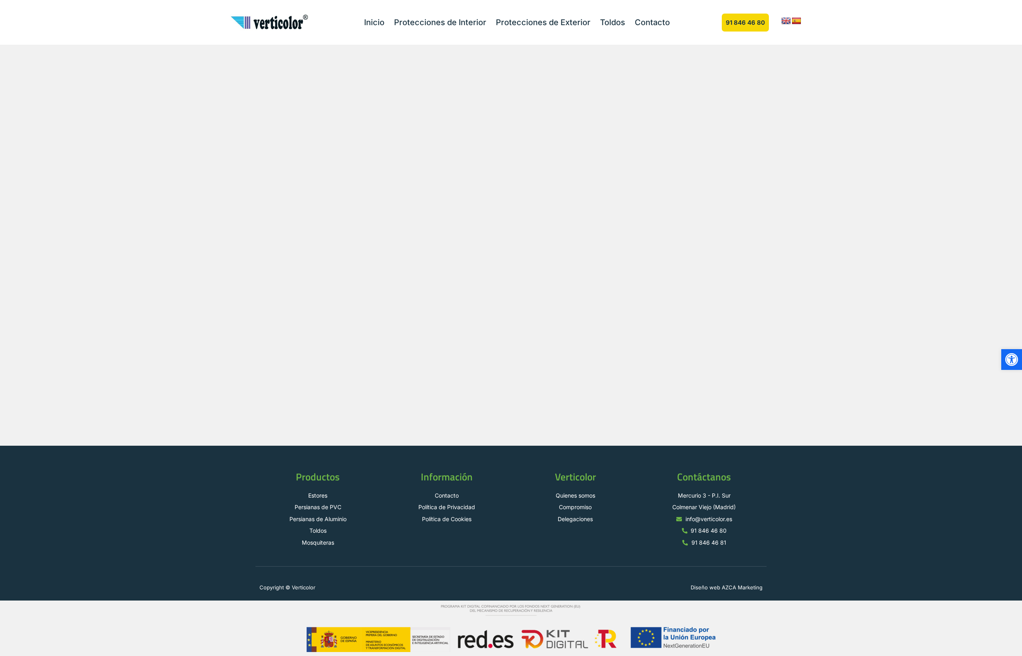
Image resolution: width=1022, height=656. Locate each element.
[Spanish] (796, 21)
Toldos (612, 22)
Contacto (652, 22)
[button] (1011, 359)
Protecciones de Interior (440, 22)
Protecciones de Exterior (543, 22)
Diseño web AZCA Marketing (727, 587)
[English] (786, 21)
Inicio (374, 22)
